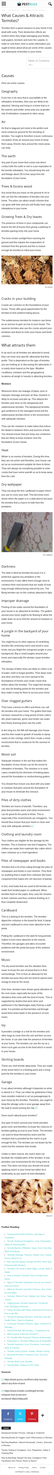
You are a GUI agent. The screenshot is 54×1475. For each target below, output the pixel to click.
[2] (36, 1108)
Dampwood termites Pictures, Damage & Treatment (22, 1433)
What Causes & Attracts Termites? (22, 1334)
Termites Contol (13, 10)
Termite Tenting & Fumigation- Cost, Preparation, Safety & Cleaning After (25, 1451)
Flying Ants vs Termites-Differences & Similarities (29, 1341)
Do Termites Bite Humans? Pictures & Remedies (29, 1337)
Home (3, 10)
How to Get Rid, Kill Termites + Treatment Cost (28, 1330)
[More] (42, 1415)
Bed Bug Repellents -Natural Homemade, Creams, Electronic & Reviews (26, 1443)
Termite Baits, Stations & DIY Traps (23, 1365)
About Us (11, 1467)
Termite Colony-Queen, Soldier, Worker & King (28, 1351)
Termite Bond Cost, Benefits (20, 1361)
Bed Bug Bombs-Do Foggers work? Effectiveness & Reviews (26, 1438)
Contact (43, 1467)
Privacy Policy (24, 1467)
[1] (32, 826)
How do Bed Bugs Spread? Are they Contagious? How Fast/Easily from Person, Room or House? (24, 1459)
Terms (34, 1467)
